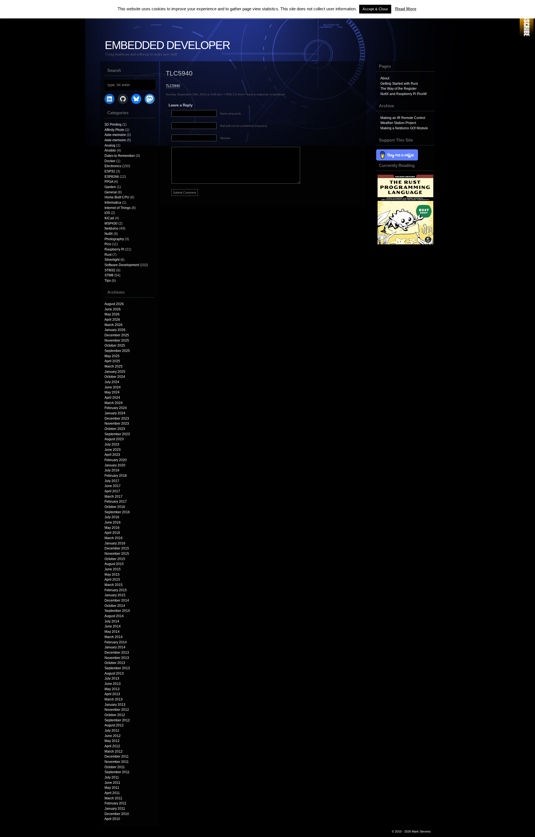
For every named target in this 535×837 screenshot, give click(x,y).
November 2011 (116, 762)
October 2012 (114, 715)
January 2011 (114, 809)
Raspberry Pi (114, 249)
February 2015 (115, 590)
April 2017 (112, 491)
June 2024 (112, 387)
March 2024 (113, 403)
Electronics (112, 166)
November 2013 (116, 658)
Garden (110, 187)
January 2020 (114, 465)
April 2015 (112, 579)
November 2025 (116, 340)
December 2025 (116, 335)
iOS (107, 213)
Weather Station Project (398, 123)
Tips (107, 281)
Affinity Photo (114, 130)
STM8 (108, 275)
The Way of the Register (398, 89)
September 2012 (117, 720)
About (384, 78)
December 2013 (116, 652)
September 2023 (117, 434)
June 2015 (112, 569)
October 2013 (114, 663)
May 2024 (112, 392)
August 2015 (114, 564)
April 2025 (112, 361)
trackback (279, 94)
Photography (114, 239)
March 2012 (113, 751)
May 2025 (112, 356)
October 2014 (114, 606)
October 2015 (114, 559)
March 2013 (113, 699)
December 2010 (116, 814)
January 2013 (114, 705)
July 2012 (111, 731)
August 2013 (114, 673)
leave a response (257, 94)
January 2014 (114, 647)
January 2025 (114, 372)
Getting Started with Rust (399, 84)
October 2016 (114, 507)
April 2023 (112, 455)
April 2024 (112, 398)
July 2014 (111, 621)
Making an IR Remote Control (402, 118)
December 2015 (116, 548)
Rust (107, 255)
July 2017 (111, 481)
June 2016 (112, 522)
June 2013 (112, 684)
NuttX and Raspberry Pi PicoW (403, 94)
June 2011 (112, 783)
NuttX (108, 234)
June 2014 (112, 626)
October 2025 (114, 345)
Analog (109, 145)
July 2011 (111, 777)
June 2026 (112, 309)
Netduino (111, 228)
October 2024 (114, 377)
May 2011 (111, 788)
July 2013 (111, 678)
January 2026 (114, 330)
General (110, 192)
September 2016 (117, 512)
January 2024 (114, 413)
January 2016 (114, 543)
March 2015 (113, 585)
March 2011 (113, 798)
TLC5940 (173, 86)
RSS (527, 18)
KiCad (109, 218)
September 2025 (117, 351)
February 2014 (115, 642)
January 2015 (114, 595)
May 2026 (112, 314)
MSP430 (111, 223)
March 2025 (113, 366)
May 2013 (112, 689)
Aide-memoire (115, 135)
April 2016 (112, 533)
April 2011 (112, 793)
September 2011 (117, 772)
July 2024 (111, 382)
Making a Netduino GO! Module (404, 128)
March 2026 (113, 325)
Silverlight (112, 260)
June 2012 (112, 736)
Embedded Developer (167, 45)
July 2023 (111, 444)
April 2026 (112, 320)
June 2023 (112, 450)
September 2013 (117, 668)
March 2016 (113, 538)
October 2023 (114, 429)
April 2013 (112, 694)
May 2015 (112, 574)
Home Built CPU (116, 197)
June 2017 (112, 486)
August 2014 (114, 616)
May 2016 (112, 528)
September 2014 (117, 611)
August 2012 (114, 725)
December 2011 (116, 756)
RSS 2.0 (231, 94)
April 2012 (112, 746)
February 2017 (115, 501)
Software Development (121, 265)
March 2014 (113, 637)
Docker (109, 161)
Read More (405, 8)
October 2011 (114, 767)
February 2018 (115, 476)
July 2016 (111, 517)
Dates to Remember (119, 156)
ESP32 (109, 171)
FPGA (108, 182)
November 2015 (116, 554)
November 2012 (116, 710)
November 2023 (116, 423)
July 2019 (111, 470)
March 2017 (113, 496)
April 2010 (112, 819)
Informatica (112, 203)
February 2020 (115, 460)
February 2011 (115, 803)
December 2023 (116, 418)
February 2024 (115, 408)
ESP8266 (111, 177)
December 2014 (116, 600)
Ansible (110, 150)
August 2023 (114, 439)
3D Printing (112, 124)
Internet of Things (117, 208)
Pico (107, 244)
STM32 (109, 270)
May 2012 (112, 741)
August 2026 (114, 304)
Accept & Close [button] (375, 9)
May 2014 (112, 632)
